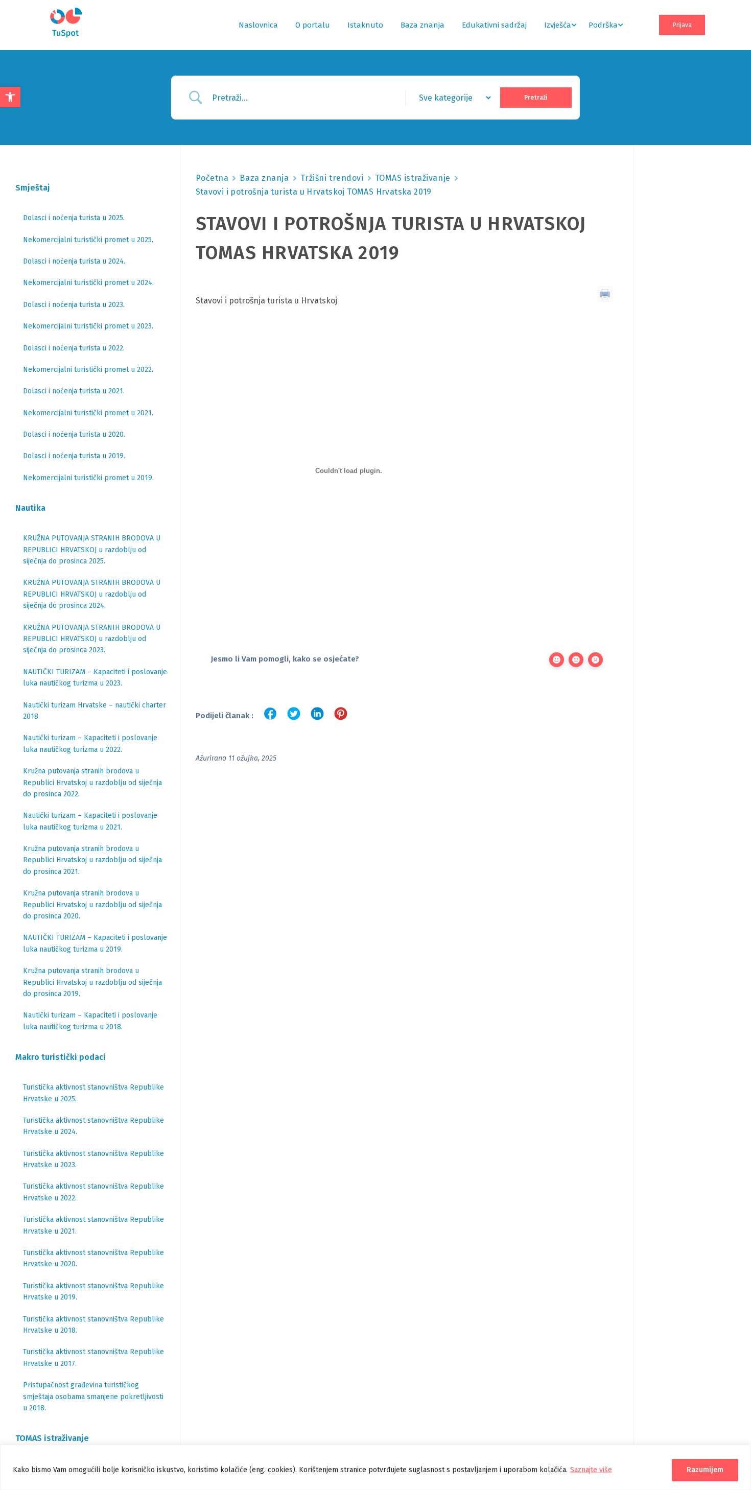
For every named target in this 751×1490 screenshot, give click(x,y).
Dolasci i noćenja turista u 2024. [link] (74, 261)
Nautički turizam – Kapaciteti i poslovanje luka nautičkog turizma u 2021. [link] (90, 821)
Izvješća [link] (557, 25)
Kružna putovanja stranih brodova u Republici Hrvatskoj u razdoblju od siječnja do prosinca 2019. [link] (92, 982)
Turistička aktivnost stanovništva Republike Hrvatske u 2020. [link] (93, 1258)
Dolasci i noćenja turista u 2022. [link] (74, 348)
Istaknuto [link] (365, 25)
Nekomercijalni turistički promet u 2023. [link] (88, 326)
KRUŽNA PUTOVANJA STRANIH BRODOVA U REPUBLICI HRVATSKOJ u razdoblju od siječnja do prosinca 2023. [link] (91, 639)
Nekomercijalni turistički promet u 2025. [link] (88, 239)
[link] (10, 97)
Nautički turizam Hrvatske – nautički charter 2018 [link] (94, 711)
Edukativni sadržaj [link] (494, 25)
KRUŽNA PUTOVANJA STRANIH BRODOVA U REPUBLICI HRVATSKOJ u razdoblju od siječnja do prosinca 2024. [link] (91, 594)
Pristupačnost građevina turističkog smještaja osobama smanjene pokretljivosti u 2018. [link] (93, 1396)
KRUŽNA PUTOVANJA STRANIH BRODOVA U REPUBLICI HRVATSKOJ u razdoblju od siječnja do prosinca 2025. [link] (91, 549)
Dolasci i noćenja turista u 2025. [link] (74, 218)
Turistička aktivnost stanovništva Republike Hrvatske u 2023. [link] (93, 1159)
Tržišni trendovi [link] (332, 178)
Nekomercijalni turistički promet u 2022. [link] (88, 369)
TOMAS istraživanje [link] (413, 178)
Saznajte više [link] (591, 1469)
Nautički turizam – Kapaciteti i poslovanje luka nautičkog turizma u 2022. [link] (90, 743)
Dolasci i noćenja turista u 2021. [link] (74, 391)
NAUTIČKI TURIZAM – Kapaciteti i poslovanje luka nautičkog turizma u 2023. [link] (95, 678)
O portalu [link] (312, 25)
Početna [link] (212, 178)
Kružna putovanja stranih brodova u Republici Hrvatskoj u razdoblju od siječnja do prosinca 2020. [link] (92, 904)
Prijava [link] (682, 25)
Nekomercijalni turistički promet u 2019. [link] (88, 478)
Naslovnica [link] (258, 25)
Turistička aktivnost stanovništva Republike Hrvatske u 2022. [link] (93, 1192)
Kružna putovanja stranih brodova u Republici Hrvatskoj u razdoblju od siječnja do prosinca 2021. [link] (92, 860)
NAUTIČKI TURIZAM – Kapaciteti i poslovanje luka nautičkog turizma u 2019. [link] (95, 943)
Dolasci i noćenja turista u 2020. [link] (74, 434)
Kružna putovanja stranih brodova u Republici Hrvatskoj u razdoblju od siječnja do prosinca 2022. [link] (92, 782)
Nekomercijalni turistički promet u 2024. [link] (88, 282)
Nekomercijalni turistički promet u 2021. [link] (88, 413)
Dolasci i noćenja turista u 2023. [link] (74, 304)
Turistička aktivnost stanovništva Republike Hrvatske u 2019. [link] (93, 1292)
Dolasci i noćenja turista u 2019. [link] (74, 456)
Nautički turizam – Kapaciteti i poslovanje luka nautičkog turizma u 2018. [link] (90, 1021)
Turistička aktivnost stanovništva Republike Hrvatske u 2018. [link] (93, 1325)
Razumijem (705, 1469)
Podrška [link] (603, 25)
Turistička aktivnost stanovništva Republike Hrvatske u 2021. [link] (93, 1225)
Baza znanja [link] (422, 25)
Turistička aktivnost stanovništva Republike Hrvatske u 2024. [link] (93, 1126)
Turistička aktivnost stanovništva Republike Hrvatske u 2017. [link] (93, 1357)
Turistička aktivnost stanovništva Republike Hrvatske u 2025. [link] (93, 1093)
